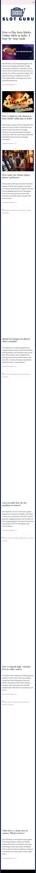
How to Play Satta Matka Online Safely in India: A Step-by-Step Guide (16, 35)
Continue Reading (8, 84)
